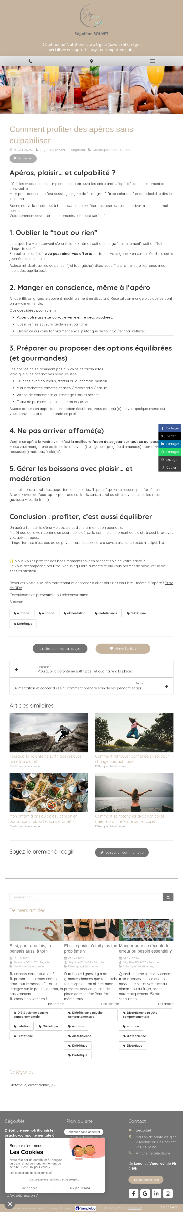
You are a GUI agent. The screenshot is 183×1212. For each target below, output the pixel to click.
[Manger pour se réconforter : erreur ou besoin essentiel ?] (146, 930)
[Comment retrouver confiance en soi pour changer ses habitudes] (134, 732)
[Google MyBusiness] (145, 1193)
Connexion (169, 1207)
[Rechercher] (168, 897)
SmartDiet (134, 1208)
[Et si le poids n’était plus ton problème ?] (91, 930)
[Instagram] (168, 1193)
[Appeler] (30, 61)
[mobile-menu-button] (152, 61)
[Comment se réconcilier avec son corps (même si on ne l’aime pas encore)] (134, 793)
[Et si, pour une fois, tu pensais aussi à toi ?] (37, 930)
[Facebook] (133, 1193)
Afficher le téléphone (153, 1153)
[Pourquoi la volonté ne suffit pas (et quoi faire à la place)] (49, 732)
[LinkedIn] (156, 1193)
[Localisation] (91, 61)
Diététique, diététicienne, (30, 1085)
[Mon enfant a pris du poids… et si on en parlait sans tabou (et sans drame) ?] (49, 793)
